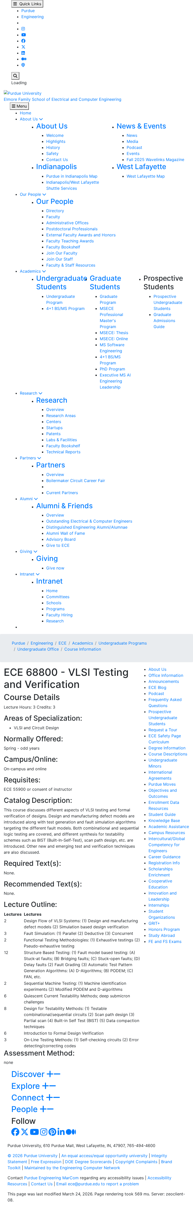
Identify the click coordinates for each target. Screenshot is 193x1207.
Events (133, 153)
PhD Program (112, 368)
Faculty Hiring (59, 614)
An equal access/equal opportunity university (104, 1155)
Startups (54, 427)
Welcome (55, 135)
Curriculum (159, 741)
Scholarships (161, 868)
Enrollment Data (164, 802)
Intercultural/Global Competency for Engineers (167, 844)
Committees (57, 596)
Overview (55, 409)
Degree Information (167, 747)
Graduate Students (105, 282)
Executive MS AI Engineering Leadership (115, 381)
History (53, 147)
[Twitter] (23, 46)
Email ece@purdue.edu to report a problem (97, 1183)
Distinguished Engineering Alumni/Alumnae (86, 527)
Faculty (53, 216)
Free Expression (46, 1161)
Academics (31, 271)
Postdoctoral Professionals (72, 228)
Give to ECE (58, 545)
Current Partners (62, 492)
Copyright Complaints (136, 1161)
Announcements (164, 681)
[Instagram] (23, 28)
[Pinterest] (52, 1133)
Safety (52, 153)
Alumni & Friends (64, 505)
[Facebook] (23, 40)
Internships (159, 905)
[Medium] (23, 58)
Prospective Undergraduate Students (168, 302)
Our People (31, 194)
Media (132, 141)
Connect (28, 1097)
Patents (53, 433)
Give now (55, 567)
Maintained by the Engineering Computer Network (72, 1167)
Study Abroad (162, 935)
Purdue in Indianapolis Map (72, 176)
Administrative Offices (67, 222)
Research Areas (61, 415)
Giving (26, 551)
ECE (63, 643)
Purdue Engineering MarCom (51, 1177)
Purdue (28, 10)
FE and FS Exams (165, 941)
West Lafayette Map (146, 176)
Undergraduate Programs (123, 643)
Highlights (55, 141)
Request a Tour (163, 729)
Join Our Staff (59, 259)
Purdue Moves (162, 784)
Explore (26, 1086)
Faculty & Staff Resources (70, 265)
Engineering (32, 16)
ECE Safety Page (165, 735)
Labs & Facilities (61, 439)
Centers (53, 421)
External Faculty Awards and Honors (81, 234)
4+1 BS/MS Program (65, 308)
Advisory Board (61, 539)
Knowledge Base (164, 820)
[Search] (15, 76)
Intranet (28, 574)
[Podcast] (23, 65)
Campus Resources (167, 832)
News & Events (141, 126)
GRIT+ (154, 923)
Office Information (166, 675)
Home (25, 112)
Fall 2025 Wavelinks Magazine (155, 159)
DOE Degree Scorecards (88, 1161)
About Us (29, 118)
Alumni (27, 498)
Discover (28, 1074)
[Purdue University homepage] (22, 92)
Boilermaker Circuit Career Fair (75, 480)
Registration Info (164, 862)
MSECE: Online (114, 338)
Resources (158, 808)
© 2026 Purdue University (33, 1155)
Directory (55, 210)
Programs (55, 608)
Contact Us (57, 159)
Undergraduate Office (38, 649)
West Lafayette (141, 166)
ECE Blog (157, 687)
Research (29, 393)
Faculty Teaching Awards (70, 240)
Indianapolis (56, 166)
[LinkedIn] (23, 52)
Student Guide (162, 814)
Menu (21, 106)
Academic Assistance (169, 826)
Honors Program (164, 929)
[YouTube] (23, 34)
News (132, 135)
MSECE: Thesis (114, 332)
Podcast (134, 147)
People (25, 1109)
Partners (28, 457)
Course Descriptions (168, 753)
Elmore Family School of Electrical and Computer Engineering (62, 99)
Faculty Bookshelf (63, 246)
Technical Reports (63, 451)
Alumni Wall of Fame (65, 533)
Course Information (82, 649)
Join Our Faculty (61, 253)
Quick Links (29, 3)
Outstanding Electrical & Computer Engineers (89, 521)
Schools (53, 602)
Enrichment (159, 874)
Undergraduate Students (61, 282)
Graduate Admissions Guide (164, 320)
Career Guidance (164, 856)
